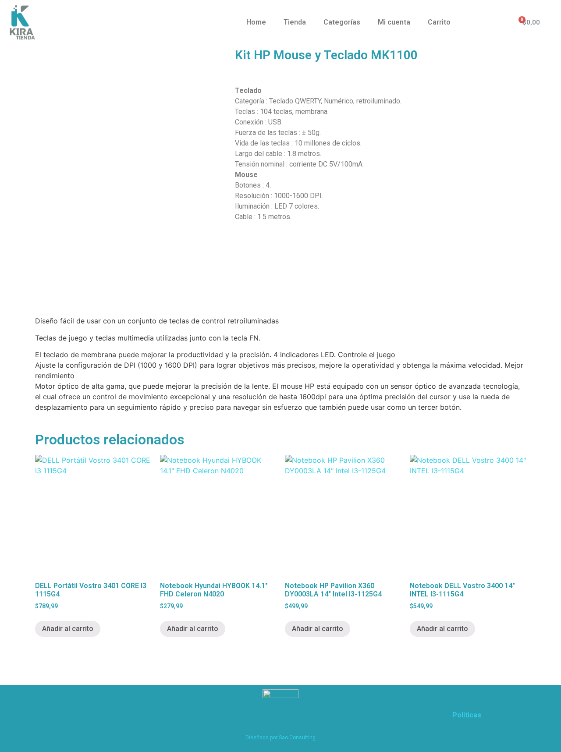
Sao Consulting (297, 737)
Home (256, 22)
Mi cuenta (394, 22)
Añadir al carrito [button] (67, 628)
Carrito (439, 22)
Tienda (295, 22)
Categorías (341, 22)
